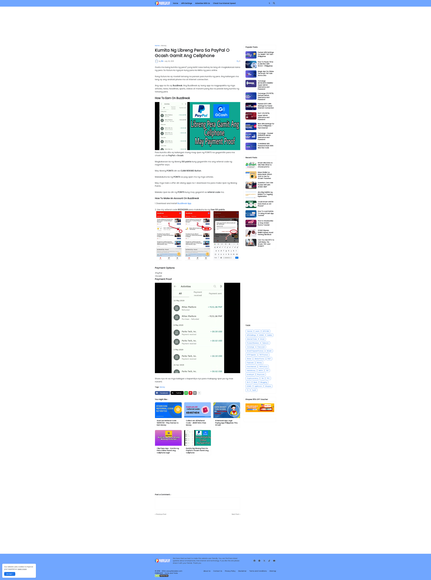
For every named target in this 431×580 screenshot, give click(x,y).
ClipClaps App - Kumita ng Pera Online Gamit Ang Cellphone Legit (168, 450)
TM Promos (263, 366)
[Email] (195, 393)
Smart (262, 339)
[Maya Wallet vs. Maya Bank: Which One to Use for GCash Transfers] (250, 175)
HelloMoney (251, 370)
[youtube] (274, 561)
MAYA (261, 370)
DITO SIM (266, 331)
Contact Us (217, 571)
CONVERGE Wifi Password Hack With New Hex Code (265, 146)
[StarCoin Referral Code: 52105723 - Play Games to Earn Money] (168, 410)
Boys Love (260, 374)
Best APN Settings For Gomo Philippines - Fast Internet (266, 126)
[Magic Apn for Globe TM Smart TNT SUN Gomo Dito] (250, 74)
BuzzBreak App (184, 203)
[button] (269, 3)
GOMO (261, 335)
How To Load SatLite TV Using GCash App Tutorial (266, 213)
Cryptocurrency (252, 378)
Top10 (254, 390)
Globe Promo (259, 359)
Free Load (261, 347)
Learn (257, 331)
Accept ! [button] (9, 574)
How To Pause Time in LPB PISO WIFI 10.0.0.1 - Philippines (265, 64)
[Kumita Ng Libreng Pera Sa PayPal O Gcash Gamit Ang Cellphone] (197, 438)
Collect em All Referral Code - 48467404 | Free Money (196, 422)
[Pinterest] (190, 393)
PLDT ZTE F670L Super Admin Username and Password (264, 116)
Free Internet (251, 366)
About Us (206, 571)
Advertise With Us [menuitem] (202, 3)
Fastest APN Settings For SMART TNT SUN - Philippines (266, 54)
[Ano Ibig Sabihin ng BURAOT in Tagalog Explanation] (250, 194)
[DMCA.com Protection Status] (161, 576)
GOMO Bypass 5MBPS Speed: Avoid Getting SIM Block (265, 232)
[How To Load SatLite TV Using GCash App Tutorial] (250, 214)
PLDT (269, 359)
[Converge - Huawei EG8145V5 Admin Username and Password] (250, 136)
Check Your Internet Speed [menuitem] (224, 3)
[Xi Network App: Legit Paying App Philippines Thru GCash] (226, 410)
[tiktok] (269, 561)
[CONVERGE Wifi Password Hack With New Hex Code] (250, 146)
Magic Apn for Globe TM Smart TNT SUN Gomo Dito (266, 73)
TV (248, 390)
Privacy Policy (230, 571)
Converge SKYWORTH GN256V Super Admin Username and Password (265, 85)
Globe (249, 359)
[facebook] (254, 561)
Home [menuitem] (175, 3)
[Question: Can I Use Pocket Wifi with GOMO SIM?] (250, 185)
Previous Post (161, 514)
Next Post (235, 514)
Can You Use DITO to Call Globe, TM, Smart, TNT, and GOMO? (266, 243)
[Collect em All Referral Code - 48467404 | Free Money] (197, 410)
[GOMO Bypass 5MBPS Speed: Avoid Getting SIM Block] (250, 233)
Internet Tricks (252, 339)
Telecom (265, 343)
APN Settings (251, 335)
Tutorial (249, 331)
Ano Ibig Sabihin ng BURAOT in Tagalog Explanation (265, 194)
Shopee (268, 386)
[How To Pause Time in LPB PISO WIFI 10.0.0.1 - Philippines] (250, 64)
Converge (250, 347)
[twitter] (264, 561)
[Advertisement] (215, 25)
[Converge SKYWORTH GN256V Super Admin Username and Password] (250, 83)
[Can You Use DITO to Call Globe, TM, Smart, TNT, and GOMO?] (250, 242)
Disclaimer (242, 571)
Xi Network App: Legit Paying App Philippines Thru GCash (226, 422)
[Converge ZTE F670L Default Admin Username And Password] (250, 96)
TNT (267, 370)
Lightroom (258, 386)
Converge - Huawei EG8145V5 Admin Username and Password (265, 136)
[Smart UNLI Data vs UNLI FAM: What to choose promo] (250, 165)
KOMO (249, 386)
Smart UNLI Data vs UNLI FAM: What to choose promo (265, 165)
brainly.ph (250, 374)
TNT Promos (263, 355)
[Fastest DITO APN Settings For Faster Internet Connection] (250, 106)
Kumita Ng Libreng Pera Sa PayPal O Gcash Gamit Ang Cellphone (197, 450)
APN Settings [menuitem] (186, 3)
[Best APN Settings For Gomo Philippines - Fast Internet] (250, 126)
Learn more (22, 569)
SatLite (269, 335)
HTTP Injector (251, 355)
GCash (269, 351)
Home (157, 45)
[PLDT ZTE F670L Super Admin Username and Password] (250, 116)
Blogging (264, 382)
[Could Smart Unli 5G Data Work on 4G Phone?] (250, 204)
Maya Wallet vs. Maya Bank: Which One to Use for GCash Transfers (265, 175)
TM (263, 378)
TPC (268, 378)
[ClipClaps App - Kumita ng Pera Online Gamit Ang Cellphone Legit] (168, 438)
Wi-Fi (248, 382)
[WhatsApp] (186, 393)
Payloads (250, 363)
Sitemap (272, 571)
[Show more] (199, 393)
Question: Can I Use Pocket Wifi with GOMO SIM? (265, 185)
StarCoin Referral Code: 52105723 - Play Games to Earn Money (168, 422)
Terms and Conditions (258, 571)
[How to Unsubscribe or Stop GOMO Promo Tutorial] (250, 223)
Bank (255, 382)
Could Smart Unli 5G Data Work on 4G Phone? (265, 204)
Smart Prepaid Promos (255, 351)
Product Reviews (253, 343)
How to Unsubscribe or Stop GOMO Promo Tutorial (265, 223)
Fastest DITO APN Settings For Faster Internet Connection (266, 106)
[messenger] (259, 561)
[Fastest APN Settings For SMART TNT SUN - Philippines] (250, 55)
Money (163, 45)
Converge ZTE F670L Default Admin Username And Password (266, 96)
